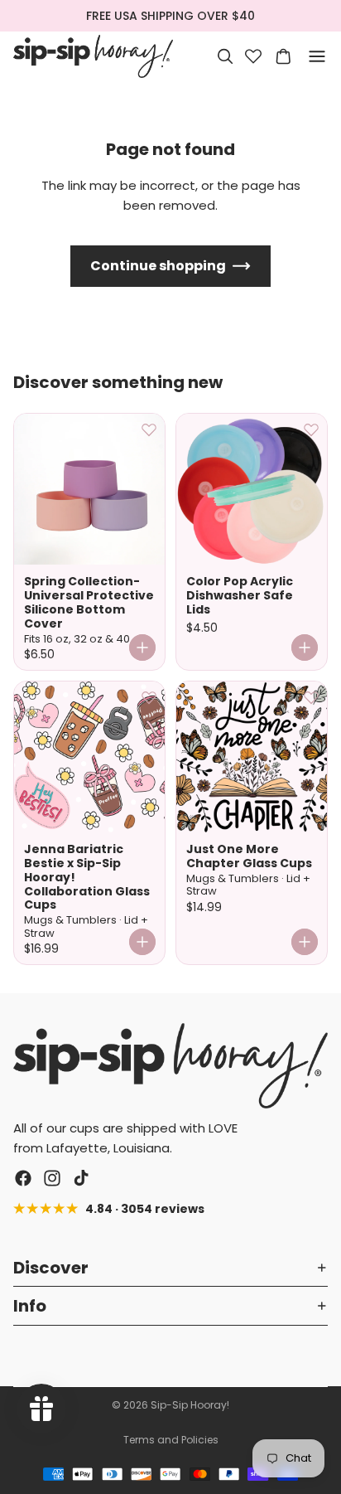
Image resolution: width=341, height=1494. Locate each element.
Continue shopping (158, 265)
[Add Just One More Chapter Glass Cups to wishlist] (311, 697)
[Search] (225, 56)
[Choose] (142, 647)
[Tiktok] (81, 1178)
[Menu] (317, 56)
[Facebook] (23, 1178)
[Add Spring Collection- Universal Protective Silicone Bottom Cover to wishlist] (149, 429)
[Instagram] (52, 1178)
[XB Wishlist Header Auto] (253, 56)
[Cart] (283, 56)
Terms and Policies (171, 1440)
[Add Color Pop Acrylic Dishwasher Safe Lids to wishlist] (311, 429)
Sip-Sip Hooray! (190, 1405)
